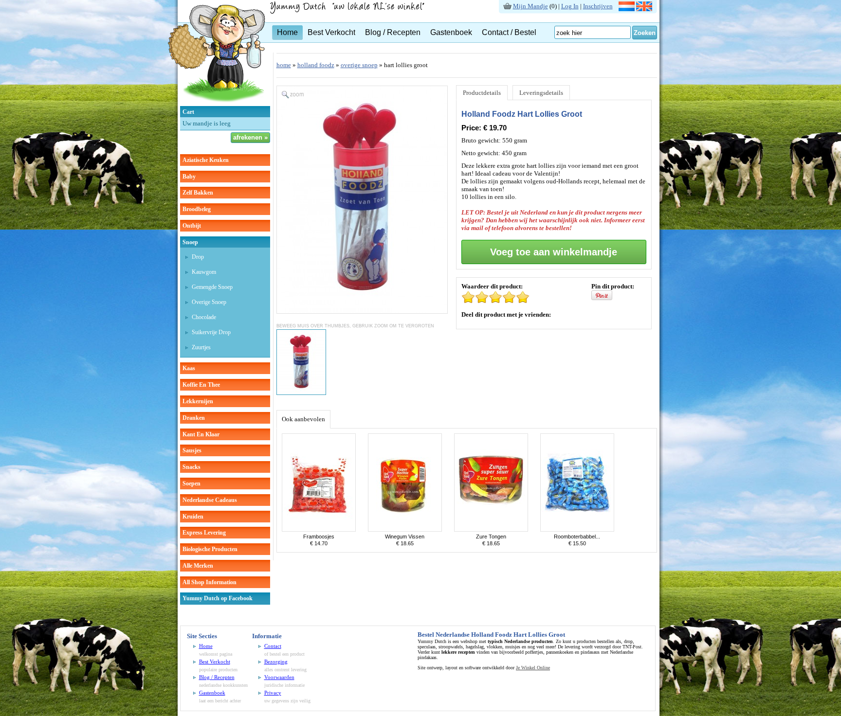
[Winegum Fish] (405, 529)
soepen (192, 483)
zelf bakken (198, 192)
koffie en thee (201, 384)
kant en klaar (201, 434)
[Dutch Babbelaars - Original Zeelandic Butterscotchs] (577, 529)
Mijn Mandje (530, 6)
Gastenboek (451, 32)
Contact (272, 646)
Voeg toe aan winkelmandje (553, 252)
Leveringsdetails (541, 92)
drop (198, 256)
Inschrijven (598, 6)
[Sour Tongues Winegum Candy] (491, 529)
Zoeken (645, 32)
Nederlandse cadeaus (210, 500)
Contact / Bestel (509, 32)
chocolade (204, 317)
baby (189, 176)
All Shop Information (210, 582)
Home (287, 32)
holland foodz (315, 65)
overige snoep (209, 302)
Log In (570, 6)
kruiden (193, 516)
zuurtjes (201, 347)
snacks (192, 467)
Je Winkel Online (533, 667)
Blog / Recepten (392, 32)
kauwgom (204, 271)
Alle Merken (198, 565)
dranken (194, 417)
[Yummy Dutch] (216, 103)
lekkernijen (198, 401)
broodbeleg (197, 209)
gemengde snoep (212, 287)
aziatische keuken (206, 160)
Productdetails (482, 92)
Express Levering (204, 532)
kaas (189, 368)
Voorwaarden (279, 677)
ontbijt (192, 225)
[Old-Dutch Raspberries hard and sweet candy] (319, 529)
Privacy (272, 693)
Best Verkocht (331, 32)
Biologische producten (210, 549)
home (283, 65)
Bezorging (276, 661)
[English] (644, 9)
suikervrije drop (211, 332)
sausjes (192, 450)
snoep (190, 242)
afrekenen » (250, 137)
